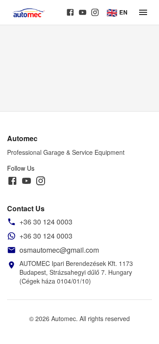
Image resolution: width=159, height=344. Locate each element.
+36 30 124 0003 (45, 222)
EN (116, 12)
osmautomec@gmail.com (59, 250)
